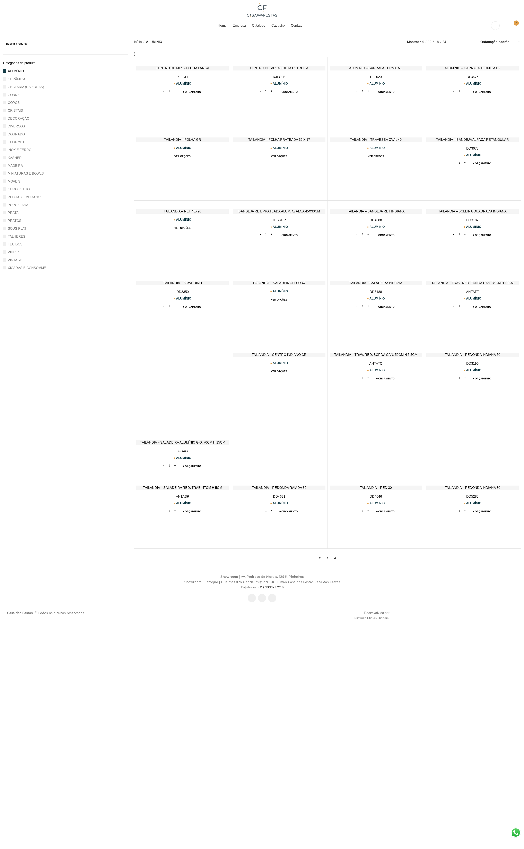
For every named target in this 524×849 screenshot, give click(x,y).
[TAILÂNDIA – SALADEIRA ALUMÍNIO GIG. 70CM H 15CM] (182, 392)
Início (138, 42)
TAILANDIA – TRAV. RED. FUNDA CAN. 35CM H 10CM (472, 283)
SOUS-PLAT (17, 228)
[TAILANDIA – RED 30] (376, 481)
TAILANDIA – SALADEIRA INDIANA (375, 283)
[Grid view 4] (471, 42)
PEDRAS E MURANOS (25, 197)
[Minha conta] (495, 26)
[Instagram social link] (262, 598)
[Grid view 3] (464, 42)
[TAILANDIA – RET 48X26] (182, 205)
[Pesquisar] (505, 26)
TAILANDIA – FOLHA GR (182, 139)
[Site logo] (262, 10)
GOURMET (16, 142)
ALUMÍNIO (16, 71)
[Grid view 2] (456, 42)
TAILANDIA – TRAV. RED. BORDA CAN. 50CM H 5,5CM (375, 354)
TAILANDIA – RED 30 (376, 487)
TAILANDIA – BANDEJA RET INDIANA (376, 211)
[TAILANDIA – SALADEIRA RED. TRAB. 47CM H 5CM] (182, 481)
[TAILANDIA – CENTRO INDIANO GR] (279, 348)
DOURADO (16, 134)
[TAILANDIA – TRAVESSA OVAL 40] (376, 133)
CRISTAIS (15, 110)
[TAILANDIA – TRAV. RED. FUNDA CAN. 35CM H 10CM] (472, 276)
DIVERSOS (16, 126)
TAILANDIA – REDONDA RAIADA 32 (279, 487)
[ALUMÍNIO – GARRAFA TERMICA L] (376, 61)
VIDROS (14, 252)
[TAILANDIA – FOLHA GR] (182, 133)
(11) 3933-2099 (271, 587)
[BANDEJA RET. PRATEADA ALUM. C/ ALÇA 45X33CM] (279, 205)
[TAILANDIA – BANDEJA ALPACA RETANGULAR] (472, 133)
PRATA (13, 213)
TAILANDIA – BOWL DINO (182, 283)
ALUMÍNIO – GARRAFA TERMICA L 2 (472, 68)
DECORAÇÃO (18, 118)
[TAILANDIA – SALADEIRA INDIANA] (376, 276)
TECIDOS (15, 244)
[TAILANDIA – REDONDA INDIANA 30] (472, 481)
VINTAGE (15, 260)
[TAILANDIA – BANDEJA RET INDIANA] (376, 205)
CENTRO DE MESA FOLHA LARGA (182, 68)
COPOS (14, 102)
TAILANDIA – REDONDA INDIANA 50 (472, 354)
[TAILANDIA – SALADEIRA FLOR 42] (279, 276)
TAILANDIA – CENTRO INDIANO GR (279, 354)
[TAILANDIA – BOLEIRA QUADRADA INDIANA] (472, 205)
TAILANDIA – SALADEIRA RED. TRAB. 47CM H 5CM (182, 487)
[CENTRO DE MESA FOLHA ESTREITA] (279, 61)
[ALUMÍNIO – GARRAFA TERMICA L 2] (472, 61)
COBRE (14, 95)
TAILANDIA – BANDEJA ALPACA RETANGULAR (472, 139)
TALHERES (16, 236)
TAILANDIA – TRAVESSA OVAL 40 (376, 139)
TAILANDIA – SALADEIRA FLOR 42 (279, 283)
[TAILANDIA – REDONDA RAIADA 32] (279, 481)
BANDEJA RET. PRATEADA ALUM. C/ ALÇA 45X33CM (279, 211)
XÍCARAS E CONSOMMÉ (27, 268)
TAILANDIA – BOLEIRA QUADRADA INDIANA (472, 211)
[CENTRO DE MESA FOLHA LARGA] (182, 61)
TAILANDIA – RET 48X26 (182, 211)
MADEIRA (15, 165)
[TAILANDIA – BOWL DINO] (182, 276)
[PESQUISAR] (123, 43)
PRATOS (14, 220)
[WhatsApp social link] (272, 598)
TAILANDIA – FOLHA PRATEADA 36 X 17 (279, 139)
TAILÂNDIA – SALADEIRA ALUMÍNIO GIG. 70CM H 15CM (182, 442)
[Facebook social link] (252, 598)
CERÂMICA (16, 79)
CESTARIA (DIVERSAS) (26, 87)
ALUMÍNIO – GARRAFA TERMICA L (375, 68)
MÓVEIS (14, 181)
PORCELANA (18, 205)
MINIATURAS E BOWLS (26, 173)
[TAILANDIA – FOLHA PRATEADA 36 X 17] (279, 133)
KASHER (15, 158)
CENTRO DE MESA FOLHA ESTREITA (279, 68)
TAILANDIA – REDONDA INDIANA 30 (472, 487)
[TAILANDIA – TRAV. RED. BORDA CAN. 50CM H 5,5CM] (376, 348)
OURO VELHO (19, 189)
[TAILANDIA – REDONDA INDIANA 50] (472, 348)
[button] (192, 92)
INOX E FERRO (19, 150)
